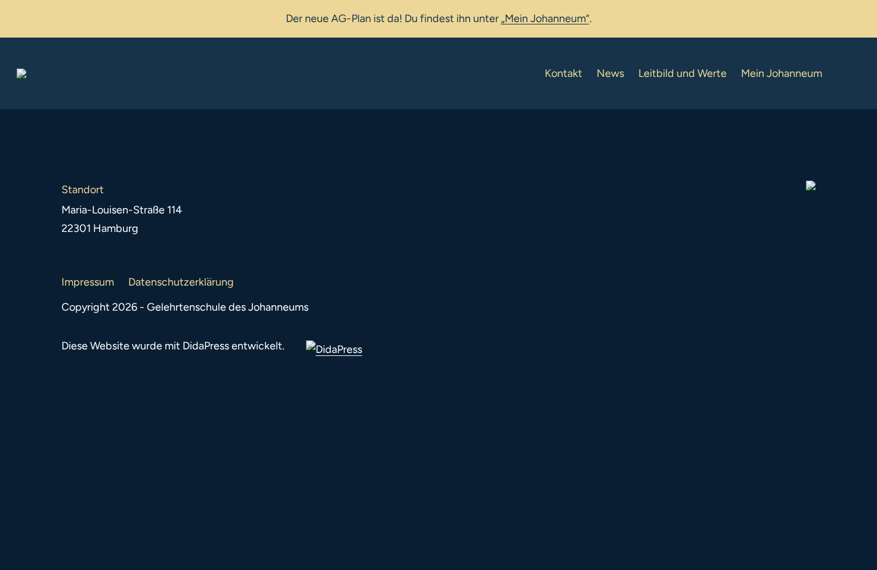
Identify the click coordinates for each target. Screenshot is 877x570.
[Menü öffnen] (850, 73)
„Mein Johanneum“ (545, 18)
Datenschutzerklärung (181, 282)
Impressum (87, 282)
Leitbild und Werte (682, 73)
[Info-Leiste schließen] (859, 16)
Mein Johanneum (781, 73)
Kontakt (563, 73)
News (610, 73)
